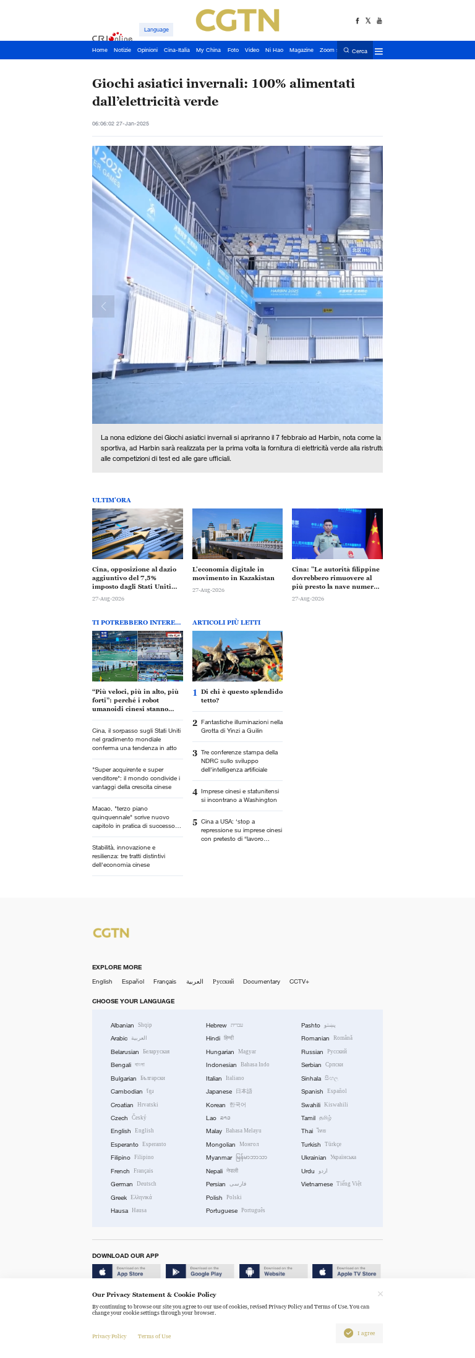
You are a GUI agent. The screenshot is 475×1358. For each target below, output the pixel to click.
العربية (194, 981)
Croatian (134, 1105)
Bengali (128, 1065)
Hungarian (231, 1052)
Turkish (321, 1145)
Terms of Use (154, 1336)
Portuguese (235, 1211)
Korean (226, 1105)
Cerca (359, 50)
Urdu (314, 1171)
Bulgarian (138, 1078)
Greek (131, 1198)
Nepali (222, 1171)
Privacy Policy (109, 1336)
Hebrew (224, 1025)
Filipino (132, 1157)
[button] (103, 306)
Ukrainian (328, 1157)
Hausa (129, 1211)
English (102, 981)
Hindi (220, 1038)
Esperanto (138, 1145)
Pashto (318, 1025)
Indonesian (238, 1065)
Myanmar (236, 1157)
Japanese (229, 1091)
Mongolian (232, 1145)
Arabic (129, 1038)
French (132, 1171)
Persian (226, 1184)
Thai (313, 1131)
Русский (223, 981)
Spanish (324, 1091)
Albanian (131, 1025)
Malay (234, 1131)
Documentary (261, 981)
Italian (225, 1078)
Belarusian (140, 1052)
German (133, 1184)
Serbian (322, 1065)
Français (164, 981)
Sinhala (319, 1078)
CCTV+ (299, 981)
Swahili (324, 1105)
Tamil (316, 1118)
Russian (324, 1052)
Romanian (327, 1038)
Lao (218, 1118)
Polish (224, 1198)
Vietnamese (331, 1184)
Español (133, 981)
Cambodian (132, 1091)
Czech (129, 1118)
